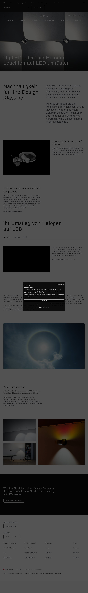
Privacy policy (60, 284)
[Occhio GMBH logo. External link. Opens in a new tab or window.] (27, 285)
